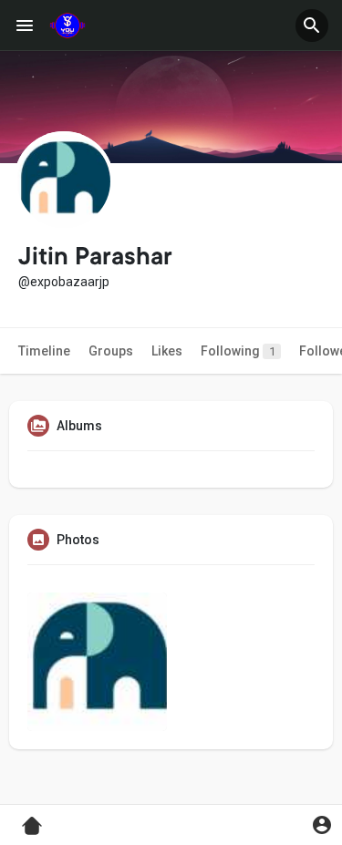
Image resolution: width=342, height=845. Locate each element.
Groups (110, 351)
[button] (311, 25)
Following (238, 351)
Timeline (44, 351)
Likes (166, 351)
